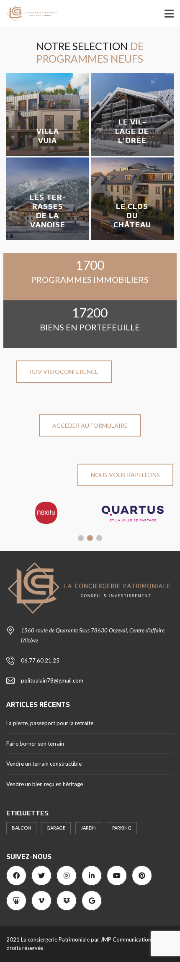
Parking (121, 827)
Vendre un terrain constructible (44, 763)
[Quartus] (133, 513)
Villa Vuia (47, 136)
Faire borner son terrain (35, 743)
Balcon (21, 827)
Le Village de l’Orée (132, 131)
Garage (55, 827)
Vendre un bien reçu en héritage (44, 784)
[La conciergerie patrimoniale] (29, 13)
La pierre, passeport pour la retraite (49, 723)
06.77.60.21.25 (40, 660)
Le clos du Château (132, 215)
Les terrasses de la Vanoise (48, 211)
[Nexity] (47, 513)
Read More (53, 153)
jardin (89, 827)
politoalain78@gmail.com (52, 680)
